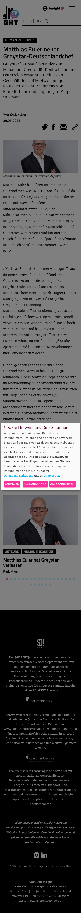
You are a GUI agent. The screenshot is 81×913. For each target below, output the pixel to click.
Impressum (51, 475)
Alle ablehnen (35, 484)
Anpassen (12, 484)
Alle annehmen (62, 484)
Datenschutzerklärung (19, 475)
